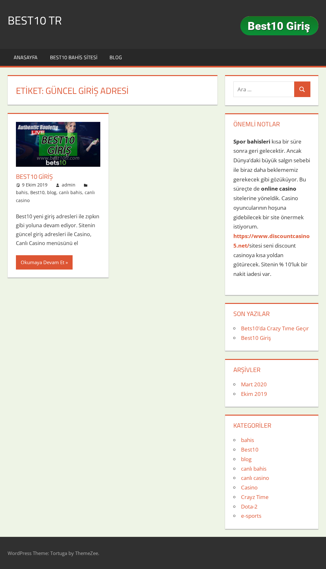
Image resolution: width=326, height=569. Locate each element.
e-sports (251, 515)
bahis (22, 192)
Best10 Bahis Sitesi (73, 57)
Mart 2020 (254, 384)
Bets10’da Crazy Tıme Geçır (275, 328)
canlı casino (255, 477)
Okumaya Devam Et (42, 262)
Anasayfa (26, 57)
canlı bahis (70, 192)
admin (68, 185)
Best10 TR (35, 20)
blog (51, 192)
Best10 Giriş (34, 176)
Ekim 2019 (254, 393)
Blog (116, 57)
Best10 (37, 192)
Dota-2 (249, 506)
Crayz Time (255, 497)
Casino (249, 487)
